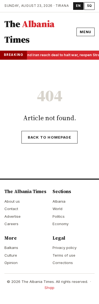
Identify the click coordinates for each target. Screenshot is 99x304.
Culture (10, 255)
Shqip (49, 287)
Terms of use (64, 255)
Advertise (12, 216)
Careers (11, 224)
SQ (89, 6)
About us (12, 201)
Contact (11, 209)
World (57, 209)
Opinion (11, 262)
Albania (59, 201)
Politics (59, 216)
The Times (29, 32)
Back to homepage (49, 137)
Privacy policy (64, 247)
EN (78, 6)
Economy (60, 224)
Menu (85, 32)
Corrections (63, 262)
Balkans (11, 247)
